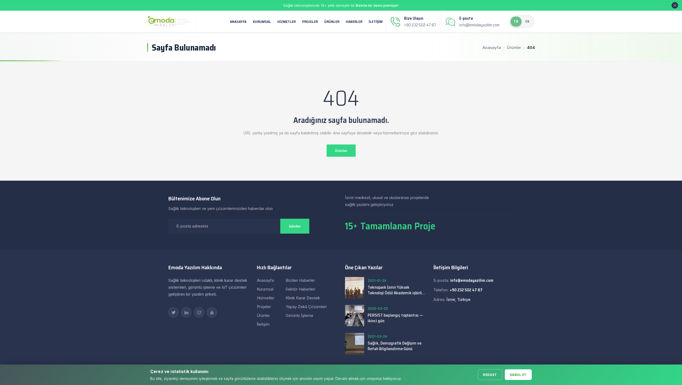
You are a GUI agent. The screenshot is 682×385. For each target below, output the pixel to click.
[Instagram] (199, 312)
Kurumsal (262, 21)
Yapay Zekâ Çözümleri (306, 306)
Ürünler (331, 21)
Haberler (354, 21)
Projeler (310, 21)
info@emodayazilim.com (479, 25)
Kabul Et (518, 375)
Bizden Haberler (300, 280)
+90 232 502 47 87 (420, 25)
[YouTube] (212, 312)
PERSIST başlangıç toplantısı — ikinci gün (395, 318)
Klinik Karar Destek (303, 297)
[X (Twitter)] (173, 312)
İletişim (376, 21)
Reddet (490, 375)
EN (527, 21)
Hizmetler (286, 21)
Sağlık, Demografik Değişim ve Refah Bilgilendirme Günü (394, 345)
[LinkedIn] (186, 312)
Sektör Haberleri (300, 289)
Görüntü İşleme (299, 315)
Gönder (295, 226)
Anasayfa (238, 21)
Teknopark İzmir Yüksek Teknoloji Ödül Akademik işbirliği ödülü (396, 290)
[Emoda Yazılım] (169, 21)
